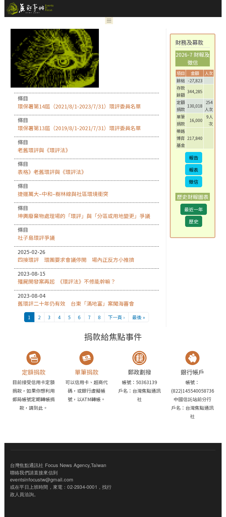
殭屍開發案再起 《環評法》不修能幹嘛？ (67, 281)
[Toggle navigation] (109, 20)
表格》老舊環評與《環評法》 (52, 171)
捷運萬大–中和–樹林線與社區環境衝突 (63, 194)
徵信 (193, 181)
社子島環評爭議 (36, 237)
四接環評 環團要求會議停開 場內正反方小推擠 (76, 259)
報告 (193, 157)
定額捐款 (33, 372)
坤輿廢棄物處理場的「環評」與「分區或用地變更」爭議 (84, 216)
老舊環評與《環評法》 (44, 150)
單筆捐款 (86, 372)
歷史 (193, 221)
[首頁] (29, 8)
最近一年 (193, 209)
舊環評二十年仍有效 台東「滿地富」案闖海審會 (76, 303)
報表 (193, 169)
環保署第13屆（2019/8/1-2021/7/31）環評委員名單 (79, 128)
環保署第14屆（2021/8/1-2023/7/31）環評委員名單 (79, 106)
